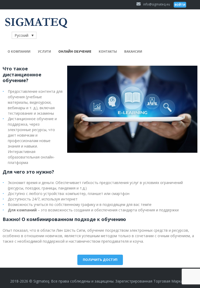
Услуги (44, 51)
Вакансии (133, 51)
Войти (179, 5)
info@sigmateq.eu (156, 4)
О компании (19, 51)
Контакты (108, 51)
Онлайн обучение (74, 51)
